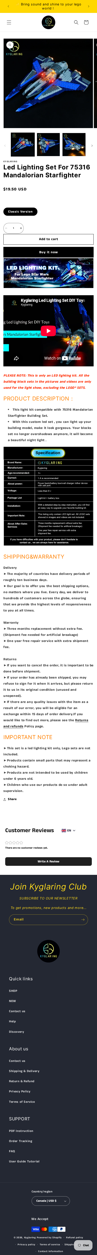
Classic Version (20, 211)
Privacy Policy (19, 1091)
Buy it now (48, 252)
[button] (9, 22)
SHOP (13, 991)
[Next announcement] (89, 6)
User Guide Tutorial (24, 1161)
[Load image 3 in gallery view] (74, 144)
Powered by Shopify (49, 1237)
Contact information (50, 1251)
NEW (12, 1001)
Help (12, 1021)
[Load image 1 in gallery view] (23, 144)
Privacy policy (26, 1244)
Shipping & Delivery (24, 1071)
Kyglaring (30, 1237)
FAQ (12, 1151)
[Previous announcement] (8, 6)
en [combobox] (69, 831)
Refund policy (74, 1237)
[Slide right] (92, 146)
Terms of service (50, 1244)
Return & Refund (22, 1081)
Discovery (16, 1032)
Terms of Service (22, 1102)
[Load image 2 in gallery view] (48, 144)
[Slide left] (5, 146)
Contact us (17, 1011)
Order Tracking (20, 1141)
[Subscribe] (83, 919)
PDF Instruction (21, 1131)
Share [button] (12, 799)
